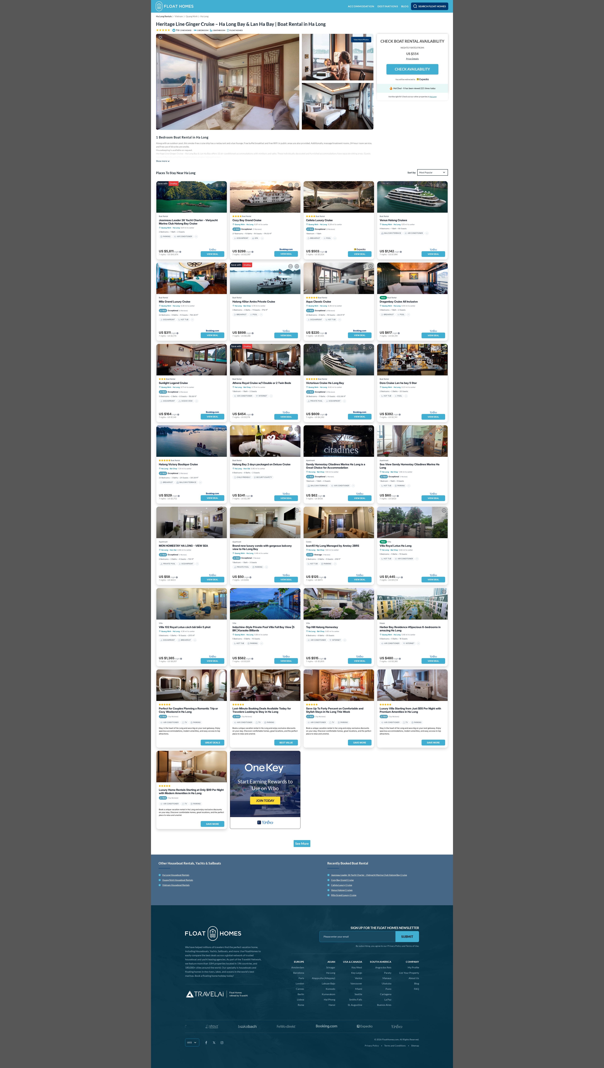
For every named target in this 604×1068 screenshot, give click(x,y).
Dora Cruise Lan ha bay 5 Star (398, 383)
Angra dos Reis (383, 967)
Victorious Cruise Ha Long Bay (325, 383)
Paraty (387, 972)
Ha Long (204, 16)
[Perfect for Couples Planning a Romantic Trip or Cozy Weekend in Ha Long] (191, 685)
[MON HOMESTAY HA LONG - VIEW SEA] (191, 522)
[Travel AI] (204, 994)
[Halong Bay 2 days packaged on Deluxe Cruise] (265, 441)
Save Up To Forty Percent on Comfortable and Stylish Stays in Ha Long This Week (334, 710)
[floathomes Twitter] (214, 1042)
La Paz (387, 999)
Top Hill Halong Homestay (322, 627)
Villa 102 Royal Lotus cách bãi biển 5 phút (184, 627)
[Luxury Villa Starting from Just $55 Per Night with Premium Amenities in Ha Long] (412, 685)
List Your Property (409, 972)
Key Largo (356, 972)
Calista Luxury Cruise (319, 220)
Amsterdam (297, 967)
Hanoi (332, 1004)
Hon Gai (246, 468)
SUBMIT (407, 936)
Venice (358, 978)
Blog (416, 983)
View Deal (212, 254)
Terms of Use (412, 946)
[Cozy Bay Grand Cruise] (265, 197)
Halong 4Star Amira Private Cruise (253, 301)
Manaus (387, 978)
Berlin (301, 994)
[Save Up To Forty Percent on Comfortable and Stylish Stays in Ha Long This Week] (339, 685)
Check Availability (412, 69)
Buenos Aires (384, 1004)
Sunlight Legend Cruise (173, 383)
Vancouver (356, 983)
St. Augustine (355, 1004)
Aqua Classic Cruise (318, 301)
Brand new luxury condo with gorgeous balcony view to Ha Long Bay (262, 547)
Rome (301, 1004)
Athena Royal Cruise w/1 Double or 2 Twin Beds (261, 383)
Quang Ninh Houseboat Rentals (177, 880)
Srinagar (330, 967)
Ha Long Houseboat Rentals (175, 875)
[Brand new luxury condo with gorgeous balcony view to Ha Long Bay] (265, 522)
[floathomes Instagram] (222, 1042)
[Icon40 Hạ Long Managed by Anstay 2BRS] (339, 522)
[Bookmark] (160, 37)
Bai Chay (247, 306)
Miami (358, 988)
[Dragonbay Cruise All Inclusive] (412, 278)
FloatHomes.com (390, 1039)
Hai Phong (329, 999)
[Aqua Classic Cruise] (339, 278)
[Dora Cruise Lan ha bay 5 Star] (412, 359)
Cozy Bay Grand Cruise (246, 220)
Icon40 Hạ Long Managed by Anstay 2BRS (332, 545)
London (300, 983)
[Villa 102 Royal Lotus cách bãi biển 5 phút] (191, 604)
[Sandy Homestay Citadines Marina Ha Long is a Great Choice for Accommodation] (339, 441)
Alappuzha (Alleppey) (323, 978)
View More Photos (361, 39)
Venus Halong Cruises (393, 220)
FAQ (416, 988)
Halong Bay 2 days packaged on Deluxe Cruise (261, 464)
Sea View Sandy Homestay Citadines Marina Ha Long (409, 466)
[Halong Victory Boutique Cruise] (191, 441)
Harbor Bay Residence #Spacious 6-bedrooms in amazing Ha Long (410, 629)
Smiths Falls (355, 999)
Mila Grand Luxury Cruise (174, 301)
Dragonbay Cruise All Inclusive (399, 301)
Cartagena (385, 994)
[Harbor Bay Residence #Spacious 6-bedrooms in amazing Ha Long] (412, 604)
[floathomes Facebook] (206, 1042)
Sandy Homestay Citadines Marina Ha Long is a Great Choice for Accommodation (335, 466)
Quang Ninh (192, 16)
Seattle (358, 994)
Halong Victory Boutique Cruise (178, 464)
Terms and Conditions (395, 1045)
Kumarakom (328, 994)
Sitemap (415, 1045)
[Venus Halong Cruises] (412, 197)
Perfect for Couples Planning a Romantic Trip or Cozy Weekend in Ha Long (188, 710)
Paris (301, 978)
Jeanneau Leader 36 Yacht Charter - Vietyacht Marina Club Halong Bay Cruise (188, 222)
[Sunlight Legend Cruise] (191, 359)
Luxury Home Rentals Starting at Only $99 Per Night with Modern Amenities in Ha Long (191, 791)
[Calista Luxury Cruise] (339, 197)
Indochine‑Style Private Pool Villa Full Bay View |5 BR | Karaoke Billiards (263, 629)
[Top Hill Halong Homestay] (339, 604)
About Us (414, 978)
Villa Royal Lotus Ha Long (395, 545)
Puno (388, 988)
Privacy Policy (394, 946)
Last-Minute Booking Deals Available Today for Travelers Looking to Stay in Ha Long (261, 710)
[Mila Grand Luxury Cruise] (191, 278)
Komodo (330, 988)
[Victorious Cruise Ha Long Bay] (339, 359)
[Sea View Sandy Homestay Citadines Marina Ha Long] (412, 441)
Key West (357, 967)
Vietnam (179, 16)
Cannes (300, 988)
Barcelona (298, 972)
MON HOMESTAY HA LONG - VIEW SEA (183, 545)
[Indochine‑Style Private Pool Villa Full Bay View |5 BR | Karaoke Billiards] (265, 604)
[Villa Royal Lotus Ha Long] (412, 522)
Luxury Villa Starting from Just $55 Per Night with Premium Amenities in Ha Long (410, 710)
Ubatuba (386, 983)
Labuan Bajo (328, 983)
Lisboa (300, 999)
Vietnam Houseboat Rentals (176, 885)
